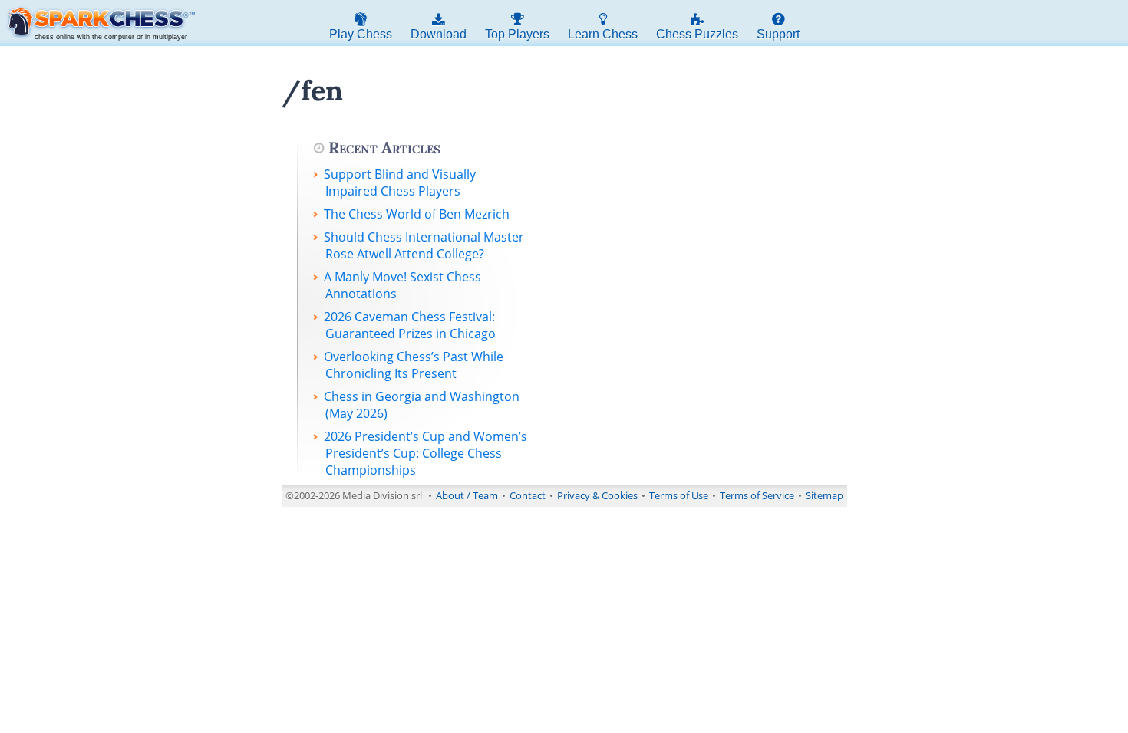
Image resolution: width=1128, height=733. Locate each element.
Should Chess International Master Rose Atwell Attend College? (424, 245)
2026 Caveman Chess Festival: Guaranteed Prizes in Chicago (410, 325)
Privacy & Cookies (597, 495)
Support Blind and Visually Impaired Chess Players (400, 182)
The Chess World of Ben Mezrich (417, 213)
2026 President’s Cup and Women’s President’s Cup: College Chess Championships (425, 453)
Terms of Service (757, 495)
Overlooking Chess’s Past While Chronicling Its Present (413, 365)
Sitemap (824, 495)
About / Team (467, 495)
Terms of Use (678, 495)
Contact (528, 495)
